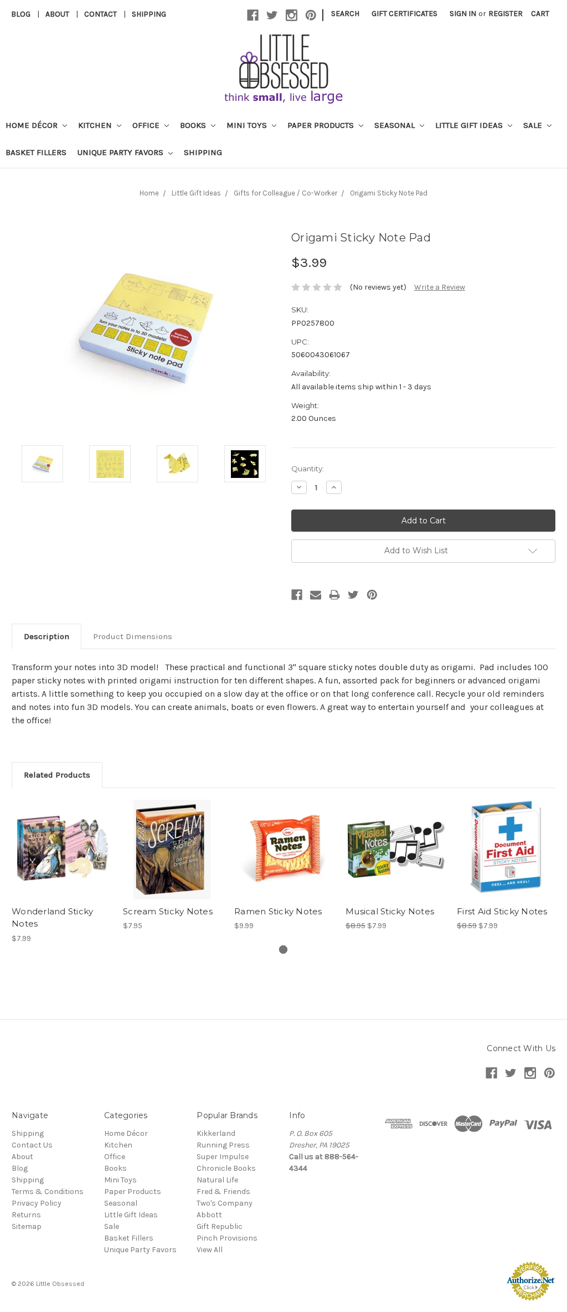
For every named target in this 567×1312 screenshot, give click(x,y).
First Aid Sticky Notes (502, 911)
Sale (533, 125)
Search (345, 13)
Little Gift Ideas (470, 125)
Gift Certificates (404, 13)
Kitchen (96, 125)
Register (505, 13)
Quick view (61, 839)
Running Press (223, 1145)
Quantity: (307, 468)
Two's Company (224, 1203)
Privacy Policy (36, 1203)
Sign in (463, 13)
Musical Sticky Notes (390, 911)
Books (194, 125)
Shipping (149, 14)
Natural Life (217, 1180)
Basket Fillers (36, 152)
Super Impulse (223, 1156)
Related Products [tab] (57, 775)
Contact (100, 14)
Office (147, 125)
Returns (26, 1215)
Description (46, 636)
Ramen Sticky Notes (278, 911)
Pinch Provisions (227, 1238)
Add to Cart (62, 859)
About (57, 14)
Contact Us (32, 1145)
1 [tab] (283, 949)
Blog (20, 14)
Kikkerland (216, 1133)
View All (210, 1249)
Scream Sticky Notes (168, 911)
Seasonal (395, 125)
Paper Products (321, 125)
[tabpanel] (61, 872)
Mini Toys (247, 125)
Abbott (209, 1215)
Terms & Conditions (48, 1191)
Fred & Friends (223, 1191)
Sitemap (27, 1226)
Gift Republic (220, 1226)
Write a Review (439, 287)
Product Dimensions (132, 636)
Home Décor (33, 125)
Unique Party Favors (122, 152)
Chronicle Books (226, 1168)
